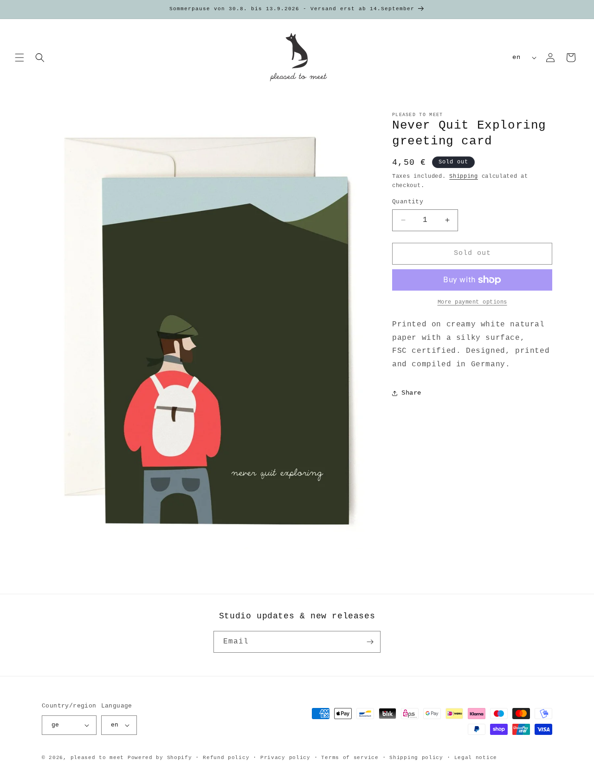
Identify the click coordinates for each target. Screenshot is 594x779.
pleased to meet (97, 757)
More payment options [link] (472, 302)
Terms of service (349, 757)
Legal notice (475, 757)
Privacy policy (285, 757)
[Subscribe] (370, 642)
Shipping (463, 176)
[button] (19, 57)
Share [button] (411, 392)
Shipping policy (416, 757)
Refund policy (226, 757)
